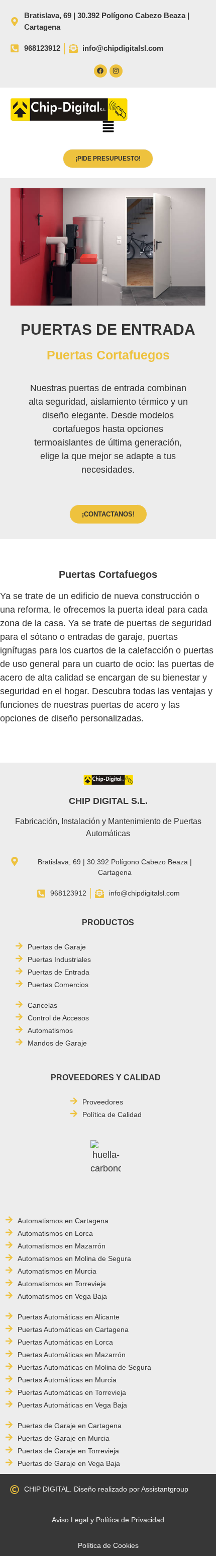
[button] (108, 128)
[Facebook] (100, 71)
